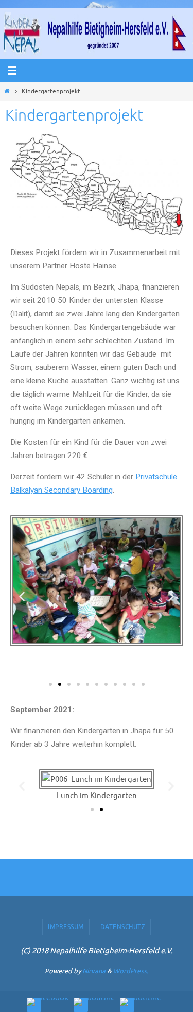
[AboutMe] (94, 1002)
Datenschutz (123, 927)
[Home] (7, 91)
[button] (50, 684)
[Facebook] (47, 1002)
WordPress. (130, 971)
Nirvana (94, 971)
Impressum (66, 927)
